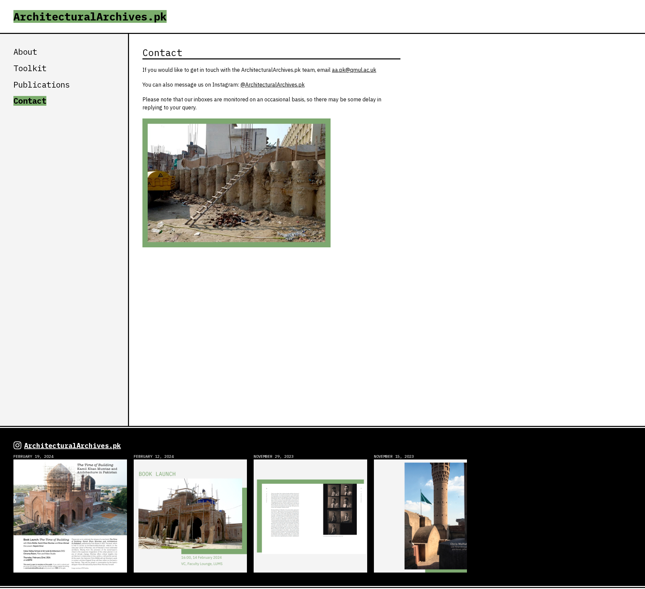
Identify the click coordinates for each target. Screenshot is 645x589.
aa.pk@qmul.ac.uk (354, 70)
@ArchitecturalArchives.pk (273, 85)
